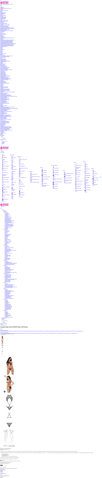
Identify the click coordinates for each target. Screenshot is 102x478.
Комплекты (21, 333)
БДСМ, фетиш (7, 246)
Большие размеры (6, 333)
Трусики (40, 333)
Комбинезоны (18, 333)
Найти (1, 477)
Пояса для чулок (63, 333)
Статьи (1, 471)
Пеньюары (35, 333)
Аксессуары (2, 333)
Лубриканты (7, 261)
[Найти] (1, 6)
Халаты (49, 333)
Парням (6, 289)
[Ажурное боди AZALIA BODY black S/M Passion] (9, 374)
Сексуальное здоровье (8, 274)
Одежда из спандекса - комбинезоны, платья (71, 333)
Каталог (5, 211)
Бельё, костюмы (7, 230)
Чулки (15, 333)
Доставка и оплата (2, 469)
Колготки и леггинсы (55, 333)
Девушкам (6, 300)
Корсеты (59, 333)
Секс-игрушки (7, 213)
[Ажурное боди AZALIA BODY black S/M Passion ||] (9, 392)
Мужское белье (44, 333)
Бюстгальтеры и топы (11, 333)
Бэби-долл (47, 333)
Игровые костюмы (25, 333)
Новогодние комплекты (31, 333)
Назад (5, 210)
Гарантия (1, 470)
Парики (52, 333)
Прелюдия (6, 266)
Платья (38, 333)
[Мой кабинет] (0, 207)
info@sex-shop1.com (3, 139)
